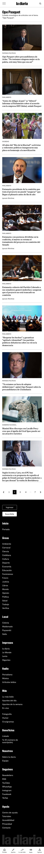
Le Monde (6, 652)
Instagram (6, 790)
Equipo (5, 761)
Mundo (5, 589)
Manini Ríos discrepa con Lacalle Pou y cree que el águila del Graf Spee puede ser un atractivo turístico (21, 431)
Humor (5, 718)
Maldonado (7, 626)
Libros (5, 585)
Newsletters (7, 775)
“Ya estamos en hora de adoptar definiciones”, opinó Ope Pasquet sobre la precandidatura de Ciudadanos (21, 387)
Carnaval (6, 547)
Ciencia (5, 551)
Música (5, 678)
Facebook (6, 794)
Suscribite (9, 514)
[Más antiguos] (40, 492)
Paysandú (6, 630)
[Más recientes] (3, 492)
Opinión (5, 593)
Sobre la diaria (9, 757)
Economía (6, 566)
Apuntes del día (9, 700)
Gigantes (6, 660)
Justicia (5, 581)
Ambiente (6, 544)
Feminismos (7, 574)
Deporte (6, 563)
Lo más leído (8, 697)
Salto (4, 634)
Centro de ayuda (10, 812)
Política (5, 597)
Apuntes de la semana (12, 704)
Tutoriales (6, 816)
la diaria (6, 648)
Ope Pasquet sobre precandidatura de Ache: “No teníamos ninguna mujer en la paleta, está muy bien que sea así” (21, 59)
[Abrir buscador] (40, 3)
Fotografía (7, 714)
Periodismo (7, 674)
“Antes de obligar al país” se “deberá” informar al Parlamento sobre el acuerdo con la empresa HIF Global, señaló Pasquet (21, 103)
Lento (4, 656)
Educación (7, 570)
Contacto (6, 828)
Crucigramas (8, 721)
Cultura (5, 559)
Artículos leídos (9, 682)
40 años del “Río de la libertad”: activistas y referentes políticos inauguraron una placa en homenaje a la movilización (21, 148)
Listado (5, 736)
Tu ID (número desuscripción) (10, 741)
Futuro (5, 578)
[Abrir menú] (4, 3)
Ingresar (9, 507)
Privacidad (7, 824)
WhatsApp (7, 786)
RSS (4, 779)
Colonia (5, 623)
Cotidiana (6, 555)
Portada (6, 529)
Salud (4, 600)
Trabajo (5, 604)
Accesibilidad (8, 820)
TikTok (5, 798)
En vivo (5, 708)
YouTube (6, 783)
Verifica (5, 608)
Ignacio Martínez (8, 198)
